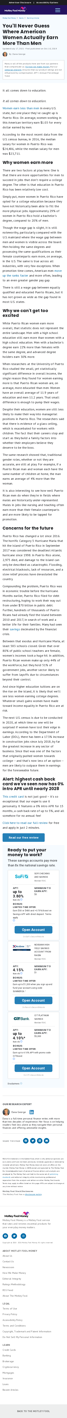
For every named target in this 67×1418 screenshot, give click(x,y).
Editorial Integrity (12, 1278)
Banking (7, 1355)
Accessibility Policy (13, 1320)
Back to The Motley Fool (33, 1411)
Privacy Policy (10, 1314)
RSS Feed (8, 1290)
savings (15, 629)
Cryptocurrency (11, 1366)
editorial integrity (13, 69)
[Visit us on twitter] (16, 1237)
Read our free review (23, 837)
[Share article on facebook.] (26, 1143)
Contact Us (8, 1261)
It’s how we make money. (37, 66)
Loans (6, 1384)
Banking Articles (33, 18)
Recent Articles (11, 1389)
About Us (7, 1255)
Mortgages (8, 1372)
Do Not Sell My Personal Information (22, 1337)
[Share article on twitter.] (33, 1143)
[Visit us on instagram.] (25, 1237)
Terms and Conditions (14, 1325)
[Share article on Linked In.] (39, 1143)
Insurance (8, 1378)
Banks (21, 18)
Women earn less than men (21, 108)
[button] (57, 10)
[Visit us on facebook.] (7, 1237)
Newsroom (8, 1267)
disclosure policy (33, 1194)
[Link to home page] (14, 10)
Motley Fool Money (9, 18)
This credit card (13, 796)
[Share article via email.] (46, 1143)
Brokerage (8, 1361)
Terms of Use (10, 1308)
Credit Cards (9, 1349)
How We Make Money (14, 1272)
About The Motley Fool (15, 1295)
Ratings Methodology (14, 1284)
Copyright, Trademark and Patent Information (27, 1331)
